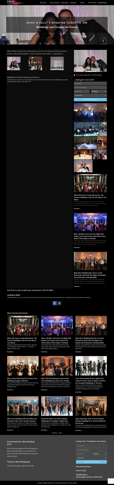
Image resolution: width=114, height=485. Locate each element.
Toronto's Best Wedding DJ (18, 462)
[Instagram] (59, 303)
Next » (61, 433)
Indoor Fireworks (55, 2)
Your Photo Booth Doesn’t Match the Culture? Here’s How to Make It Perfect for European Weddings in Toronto (90, 380)
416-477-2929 (92, 2)
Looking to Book (13, 295)
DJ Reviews (73, 2)
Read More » (77, 208)
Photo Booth (64, 2)
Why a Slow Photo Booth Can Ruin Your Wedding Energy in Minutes (22, 379)
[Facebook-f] (55, 303)
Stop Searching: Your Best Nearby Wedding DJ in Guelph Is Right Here (54, 420)
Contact (82, 2)
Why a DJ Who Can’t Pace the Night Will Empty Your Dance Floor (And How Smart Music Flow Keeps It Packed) (90, 236)
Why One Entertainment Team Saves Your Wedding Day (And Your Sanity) (55, 379)
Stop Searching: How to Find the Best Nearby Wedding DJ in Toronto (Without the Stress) (90, 421)
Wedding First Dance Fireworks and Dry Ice (23, 77)
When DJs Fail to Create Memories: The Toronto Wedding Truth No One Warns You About (90, 197)
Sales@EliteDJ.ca (102, 2)
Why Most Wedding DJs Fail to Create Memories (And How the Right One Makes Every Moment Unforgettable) (90, 275)
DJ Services (43, 2)
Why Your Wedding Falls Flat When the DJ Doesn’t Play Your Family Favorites (22, 420)
